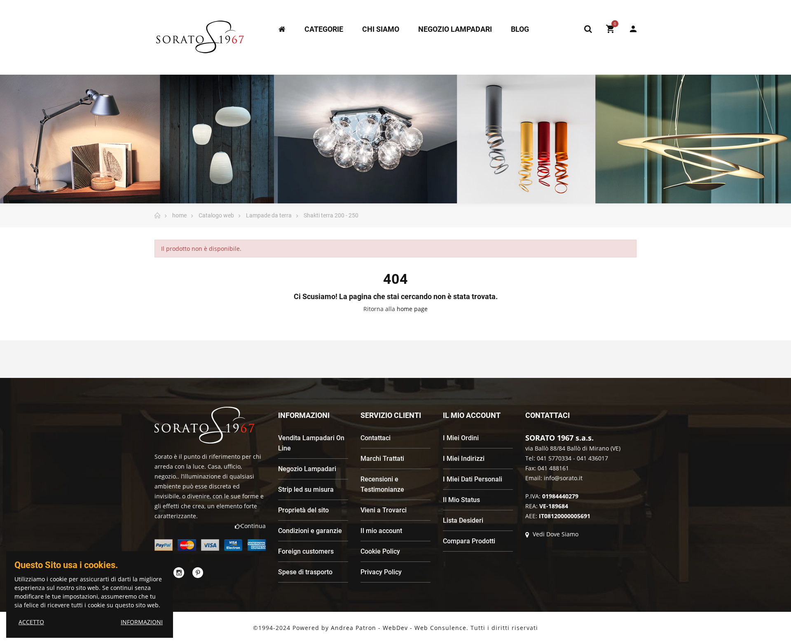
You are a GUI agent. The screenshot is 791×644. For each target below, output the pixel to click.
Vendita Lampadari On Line (311, 443)
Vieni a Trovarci (383, 510)
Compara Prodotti (469, 541)
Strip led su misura (306, 489)
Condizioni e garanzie (310, 531)
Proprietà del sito (303, 510)
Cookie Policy (380, 551)
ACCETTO (31, 622)
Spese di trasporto (305, 572)
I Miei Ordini (461, 438)
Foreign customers (306, 551)
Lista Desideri (463, 520)
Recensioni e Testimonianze (382, 484)
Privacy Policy (381, 572)
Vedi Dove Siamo (554, 534)
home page (412, 309)
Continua (253, 526)
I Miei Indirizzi (463, 458)
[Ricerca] (587, 28)
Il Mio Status (461, 500)
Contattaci (375, 438)
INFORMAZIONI (142, 622)
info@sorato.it (563, 478)
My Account (629, 28)
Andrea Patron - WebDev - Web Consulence (398, 628)
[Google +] (197, 572)
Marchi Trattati (382, 458)
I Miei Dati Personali (472, 479)
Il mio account (381, 531)
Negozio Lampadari (307, 469)
